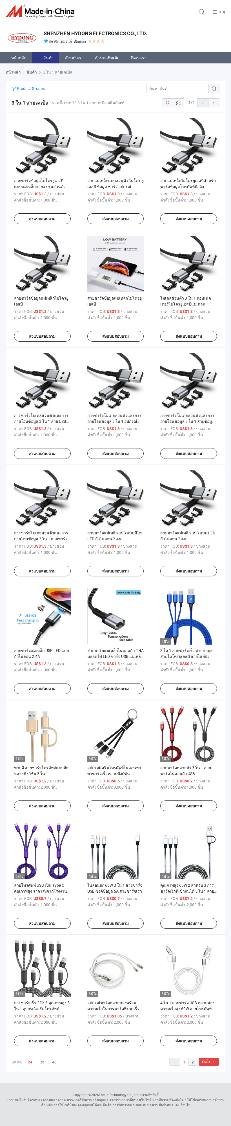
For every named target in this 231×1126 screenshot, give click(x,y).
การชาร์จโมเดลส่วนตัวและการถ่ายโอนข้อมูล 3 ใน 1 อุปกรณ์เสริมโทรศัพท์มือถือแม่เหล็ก (114, 421)
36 (42, 1062)
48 (54, 1062)
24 (30, 1062)
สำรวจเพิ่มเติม (107, 57)
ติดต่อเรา (138, 57)
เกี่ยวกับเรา (74, 57)
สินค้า (48, 57)
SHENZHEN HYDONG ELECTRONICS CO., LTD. (95, 33)
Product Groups (30, 88)
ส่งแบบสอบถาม (42, 218)
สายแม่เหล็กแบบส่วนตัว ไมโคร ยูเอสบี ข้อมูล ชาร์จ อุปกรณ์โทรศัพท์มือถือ (115, 186)
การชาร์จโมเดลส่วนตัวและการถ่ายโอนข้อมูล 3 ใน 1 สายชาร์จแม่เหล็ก (41, 538)
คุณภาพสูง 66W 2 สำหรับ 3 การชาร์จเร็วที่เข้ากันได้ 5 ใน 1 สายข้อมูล (187, 891)
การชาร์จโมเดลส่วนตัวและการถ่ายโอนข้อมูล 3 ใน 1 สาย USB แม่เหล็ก (41, 421)
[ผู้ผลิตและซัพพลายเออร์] (41, 11)
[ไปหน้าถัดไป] (213, 103)
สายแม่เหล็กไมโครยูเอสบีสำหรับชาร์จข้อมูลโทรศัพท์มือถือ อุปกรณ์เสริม (188, 186)
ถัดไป (206, 1061)
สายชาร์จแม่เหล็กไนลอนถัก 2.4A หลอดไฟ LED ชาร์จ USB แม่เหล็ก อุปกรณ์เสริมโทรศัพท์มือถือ (115, 656)
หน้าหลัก (18, 57)
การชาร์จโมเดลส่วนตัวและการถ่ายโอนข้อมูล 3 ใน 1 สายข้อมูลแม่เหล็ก (187, 421)
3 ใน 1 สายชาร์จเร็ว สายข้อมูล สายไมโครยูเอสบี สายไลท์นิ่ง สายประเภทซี (186, 656)
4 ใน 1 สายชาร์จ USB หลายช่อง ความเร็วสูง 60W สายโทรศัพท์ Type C (187, 1008)
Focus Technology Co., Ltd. (119, 1094)
